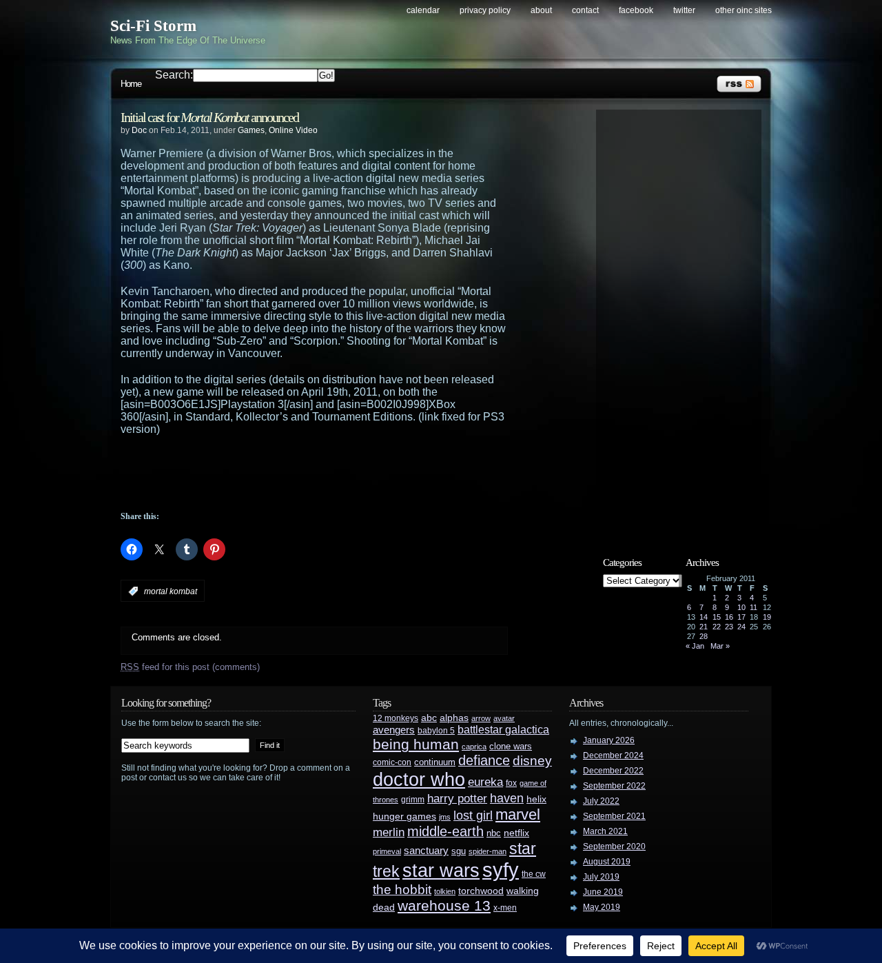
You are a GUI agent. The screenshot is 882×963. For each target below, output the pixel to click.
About (541, 10)
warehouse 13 (444, 905)
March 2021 (605, 831)
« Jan (695, 646)
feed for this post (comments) (190, 667)
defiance (484, 760)
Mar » (720, 646)
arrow (481, 718)
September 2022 (614, 786)
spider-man (487, 851)
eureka (485, 782)
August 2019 (606, 861)
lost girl (473, 815)
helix (536, 799)
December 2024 (613, 755)
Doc (139, 130)
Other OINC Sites (743, 10)
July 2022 (601, 801)
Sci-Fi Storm (153, 25)
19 (767, 617)
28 (703, 636)
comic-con (392, 762)
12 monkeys (395, 718)
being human (416, 744)
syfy (500, 869)
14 (703, 617)
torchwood (481, 891)
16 (729, 617)
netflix (516, 833)
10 (741, 607)
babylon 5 (436, 730)
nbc (493, 833)
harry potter (457, 798)
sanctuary (426, 850)
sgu (458, 851)
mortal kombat (170, 591)
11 (753, 607)
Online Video (293, 130)
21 (703, 626)
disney (532, 760)
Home (131, 84)
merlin (388, 832)
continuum (434, 762)
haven (507, 798)
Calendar (423, 10)
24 (741, 626)
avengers (394, 730)
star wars (441, 870)
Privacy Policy (485, 10)
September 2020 (614, 846)
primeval (387, 851)
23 (729, 626)
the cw (534, 874)
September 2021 (614, 816)
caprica (474, 746)
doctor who (419, 779)
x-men (505, 908)
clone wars (510, 746)
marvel (517, 814)
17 (741, 617)
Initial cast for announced (209, 117)
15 (716, 617)
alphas (454, 718)
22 (716, 626)
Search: (174, 75)
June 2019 (603, 892)
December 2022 (613, 771)
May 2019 (601, 907)
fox (511, 783)
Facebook (636, 10)
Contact (585, 10)
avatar (504, 718)
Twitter (684, 10)
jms (445, 817)
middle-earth (445, 831)
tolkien (444, 891)
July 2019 (601, 877)
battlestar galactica (503, 730)
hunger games (404, 816)
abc (429, 717)
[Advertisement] (341, 474)
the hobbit (402, 889)
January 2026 (609, 740)
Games (251, 130)
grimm (412, 799)
